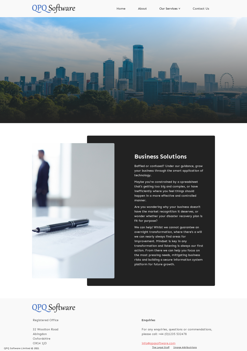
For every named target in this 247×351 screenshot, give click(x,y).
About (142, 8)
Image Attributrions (185, 347)
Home (121, 8)
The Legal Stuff (160, 347)
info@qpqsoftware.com (158, 343)
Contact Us (201, 8)
